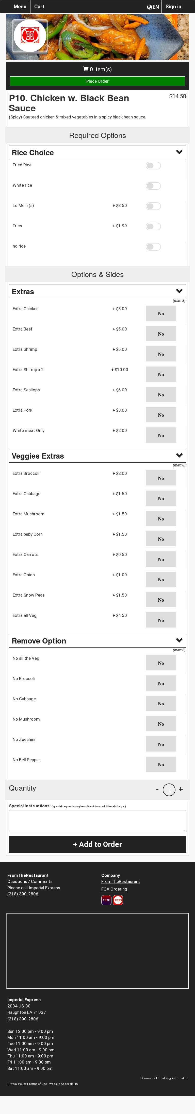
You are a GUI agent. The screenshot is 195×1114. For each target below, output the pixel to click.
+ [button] (180, 789)
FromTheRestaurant (120, 881)
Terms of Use (38, 1084)
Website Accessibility (63, 1084)
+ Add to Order (97, 844)
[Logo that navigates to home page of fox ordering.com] (117, 900)
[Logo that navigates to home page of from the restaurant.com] (106, 900)
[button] (164, 165)
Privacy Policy (16, 1084)
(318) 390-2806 (22, 893)
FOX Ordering (114, 889)
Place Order (97, 81)
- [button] (157, 789)
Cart (39, 7)
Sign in (173, 7)
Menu (20, 7)
